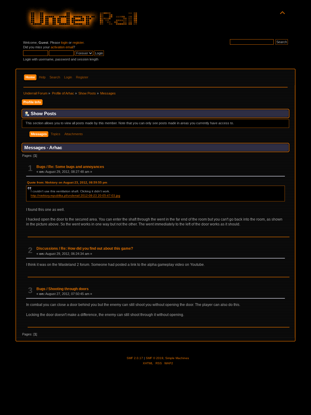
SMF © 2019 (154, 358)
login (64, 42)
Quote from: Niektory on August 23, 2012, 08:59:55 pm (67, 182)
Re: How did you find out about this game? (97, 248)
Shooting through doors (68, 289)
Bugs (41, 167)
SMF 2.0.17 (135, 358)
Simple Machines (177, 358)
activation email (62, 47)
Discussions (47, 248)
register (78, 42)
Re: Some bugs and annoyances (76, 167)
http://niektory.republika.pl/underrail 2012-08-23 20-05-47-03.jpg (75, 195)
